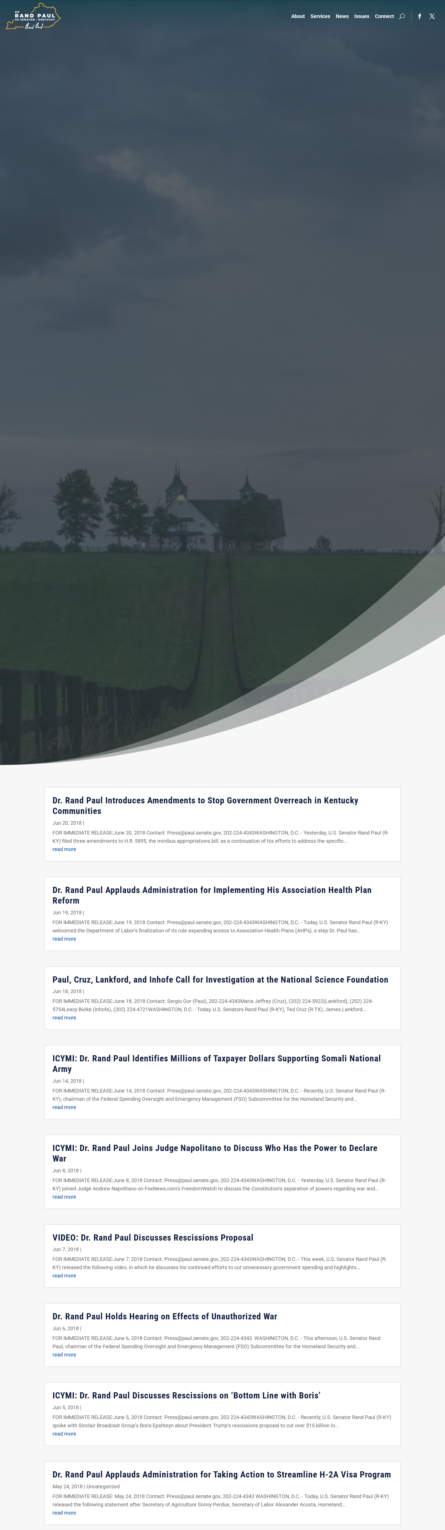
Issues (361, 16)
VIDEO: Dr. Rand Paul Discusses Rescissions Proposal (153, 1237)
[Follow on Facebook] (420, 16)
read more (64, 849)
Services (320, 16)
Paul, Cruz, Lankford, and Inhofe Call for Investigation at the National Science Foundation (221, 979)
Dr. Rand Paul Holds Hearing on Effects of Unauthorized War (165, 1316)
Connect (384, 16)
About (298, 16)
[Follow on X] (432, 16)
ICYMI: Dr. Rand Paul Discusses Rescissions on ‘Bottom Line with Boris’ (187, 1395)
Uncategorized (103, 1486)
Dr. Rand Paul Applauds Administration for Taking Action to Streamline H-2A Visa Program (222, 1474)
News (342, 16)
